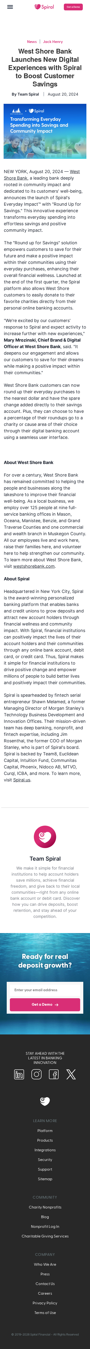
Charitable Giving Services (45, 1236)
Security (45, 1160)
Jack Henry (53, 42)
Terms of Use (45, 1313)
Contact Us (45, 1284)
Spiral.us (21, 779)
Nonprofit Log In (45, 1227)
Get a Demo (73, 7)
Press (45, 1274)
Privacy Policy (45, 1303)
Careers (45, 1293)
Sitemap (45, 1179)
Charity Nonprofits (45, 1207)
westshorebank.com (34, 566)
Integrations (45, 1150)
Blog (45, 1217)
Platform (45, 1131)
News (32, 42)
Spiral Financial (40, 1334)
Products (45, 1140)
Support (45, 1169)
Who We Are (45, 1264)
